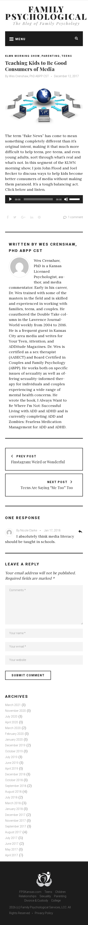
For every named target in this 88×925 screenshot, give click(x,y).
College (56, 900)
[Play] (10, 199)
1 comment (75, 217)
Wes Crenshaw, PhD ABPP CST (29, 76)
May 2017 (11, 849)
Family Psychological (46, 12)
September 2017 (15, 826)
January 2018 (14, 809)
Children (60, 892)
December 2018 (15, 774)
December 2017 (15, 815)
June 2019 (11, 762)
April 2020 (11, 722)
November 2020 (15, 710)
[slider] (75, 199)
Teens (67, 56)
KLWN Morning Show (22, 56)
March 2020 (13, 728)
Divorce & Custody (36, 900)
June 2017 (11, 843)
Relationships (27, 896)
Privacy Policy (44, 913)
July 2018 (11, 797)
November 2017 (15, 820)
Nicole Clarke (28, 530)
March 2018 (13, 803)
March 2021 (13, 705)
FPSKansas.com (30, 892)
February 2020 (14, 733)
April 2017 (11, 855)
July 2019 (11, 757)
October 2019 (14, 751)
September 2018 (15, 786)
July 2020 (11, 716)
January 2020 (14, 739)
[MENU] (10, 38)
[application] (44, 199)
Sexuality (45, 896)
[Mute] (66, 199)
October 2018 (14, 780)
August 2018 (13, 791)
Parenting (51, 56)
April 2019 (11, 768)
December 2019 (15, 745)
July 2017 (11, 838)
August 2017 (13, 832)
